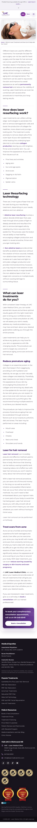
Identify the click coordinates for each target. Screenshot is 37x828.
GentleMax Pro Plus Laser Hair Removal (15, 682)
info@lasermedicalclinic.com (14, 758)
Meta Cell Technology (8, 697)
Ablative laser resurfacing (14, 215)
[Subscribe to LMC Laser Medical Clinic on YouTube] (17, 763)
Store (28, 14)
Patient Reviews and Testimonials (13, 726)
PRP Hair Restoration (8, 685)
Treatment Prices (7, 717)
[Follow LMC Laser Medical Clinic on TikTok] (13, 763)
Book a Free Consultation (10, 713)
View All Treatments (8, 703)
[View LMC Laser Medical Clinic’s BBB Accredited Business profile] (5, 803)
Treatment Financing (8, 720)
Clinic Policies (6, 735)
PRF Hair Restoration (8, 688)
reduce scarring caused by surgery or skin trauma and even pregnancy (17, 564)
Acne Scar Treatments (9, 691)
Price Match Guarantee (9, 723)
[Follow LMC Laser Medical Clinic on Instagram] (8, 763)
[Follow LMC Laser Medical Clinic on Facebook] (3, 763)
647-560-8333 (8, 754)
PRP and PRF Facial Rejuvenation (13, 700)
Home (2, 42)
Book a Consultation (18, 623)
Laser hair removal (10, 454)
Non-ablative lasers (12, 248)
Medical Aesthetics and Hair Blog (12, 732)
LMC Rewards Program (9, 729)
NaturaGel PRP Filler (8, 694)
